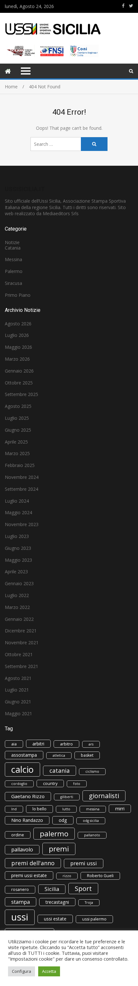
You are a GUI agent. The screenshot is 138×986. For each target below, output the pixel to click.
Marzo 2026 (17, 359)
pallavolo (22, 849)
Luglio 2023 (17, 536)
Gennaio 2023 (19, 583)
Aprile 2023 (16, 571)
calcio (22, 769)
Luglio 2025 (17, 418)
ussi (19, 917)
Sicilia (52, 889)
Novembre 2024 (22, 477)
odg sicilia (91, 820)
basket (87, 755)
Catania (13, 248)
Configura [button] (21, 971)
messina (92, 809)
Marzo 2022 (17, 607)
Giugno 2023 (18, 548)
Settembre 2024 (21, 489)
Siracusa (13, 283)
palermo (54, 834)
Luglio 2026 (17, 335)
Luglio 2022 (17, 595)
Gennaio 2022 (19, 619)
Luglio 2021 (17, 690)
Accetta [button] (49, 971)
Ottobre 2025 (19, 383)
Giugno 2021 (18, 702)
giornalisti (104, 795)
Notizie (12, 242)
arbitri (38, 744)
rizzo (67, 876)
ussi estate (55, 919)
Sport (83, 888)
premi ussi (83, 863)
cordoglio (19, 783)
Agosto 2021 (18, 678)
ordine (17, 835)
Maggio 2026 (18, 347)
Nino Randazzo (27, 820)
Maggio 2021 (18, 713)
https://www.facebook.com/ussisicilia (123, 6)
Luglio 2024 (17, 501)
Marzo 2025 (17, 453)
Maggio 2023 (18, 560)
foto (76, 783)
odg (63, 820)
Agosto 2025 (18, 406)
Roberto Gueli (100, 875)
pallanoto (92, 835)
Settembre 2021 (21, 666)
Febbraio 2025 (20, 465)
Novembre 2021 (22, 642)
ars (91, 744)
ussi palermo (94, 919)
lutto (66, 809)
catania (59, 770)
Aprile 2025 (16, 442)
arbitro (66, 744)
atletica (59, 755)
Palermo (13, 271)
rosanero (20, 889)
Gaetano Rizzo (28, 796)
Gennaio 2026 (19, 371)
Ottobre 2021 (19, 654)
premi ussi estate (29, 875)
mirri (120, 809)
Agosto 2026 (18, 324)
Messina (13, 259)
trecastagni (57, 902)
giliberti (66, 797)
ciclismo (92, 771)
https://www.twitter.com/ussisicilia (131, 6)
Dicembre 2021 (21, 631)
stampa (20, 901)
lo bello (39, 809)
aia (14, 744)
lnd (14, 809)
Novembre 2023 (22, 524)
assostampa (24, 755)
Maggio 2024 (18, 512)
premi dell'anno (33, 863)
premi (59, 849)
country (50, 783)
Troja (89, 902)
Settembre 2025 (21, 394)
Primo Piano (17, 295)
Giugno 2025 (18, 430)
